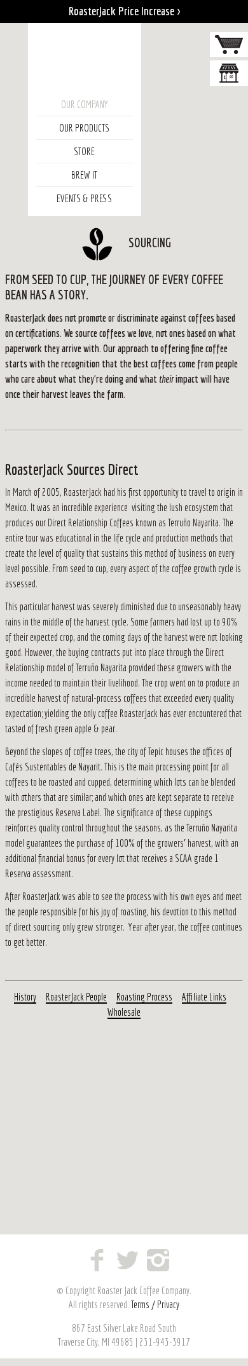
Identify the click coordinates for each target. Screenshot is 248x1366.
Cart (229, 44)
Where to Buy (229, 73)
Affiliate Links (204, 996)
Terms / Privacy (155, 1304)
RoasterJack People (76, 996)
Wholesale (124, 1012)
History (25, 996)
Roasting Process (144, 996)
